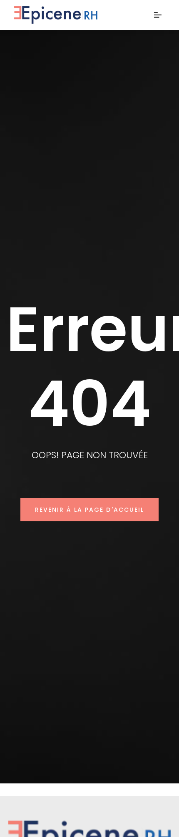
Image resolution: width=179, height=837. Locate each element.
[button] (158, 15)
